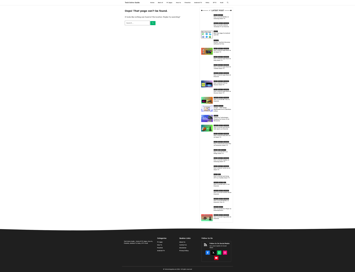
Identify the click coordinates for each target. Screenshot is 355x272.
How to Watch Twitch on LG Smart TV (222, 168)
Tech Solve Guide (132, 2)
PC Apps (169, 2)
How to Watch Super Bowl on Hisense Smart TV (222, 92)
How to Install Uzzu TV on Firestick (221, 185)
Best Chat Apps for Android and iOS (222, 34)
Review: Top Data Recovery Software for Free (222, 43)
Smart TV (220, 15)
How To (159, 245)
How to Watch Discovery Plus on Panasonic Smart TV (222, 144)
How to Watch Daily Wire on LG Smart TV (222, 136)
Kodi (221, 2)
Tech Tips (216, 40)
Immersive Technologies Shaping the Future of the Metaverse (221, 119)
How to (178, 2)
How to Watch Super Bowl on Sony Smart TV (222, 59)
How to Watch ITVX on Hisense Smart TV (220, 83)
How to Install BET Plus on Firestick (222, 100)
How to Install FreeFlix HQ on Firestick (222, 193)
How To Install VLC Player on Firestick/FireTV (222, 209)
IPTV (214, 2)
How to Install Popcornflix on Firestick (222, 217)
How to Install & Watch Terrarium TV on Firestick (221, 25)
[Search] (152, 23)
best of (215, 31)
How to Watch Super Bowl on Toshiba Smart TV (222, 67)
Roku (207, 2)
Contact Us (183, 245)
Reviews (216, 115)
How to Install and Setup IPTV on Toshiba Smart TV (222, 177)
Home (152, 2)
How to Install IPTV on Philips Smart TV (221, 152)
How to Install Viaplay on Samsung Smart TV (221, 160)
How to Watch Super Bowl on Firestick (222, 75)
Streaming (226, 23)
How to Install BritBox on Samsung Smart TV (221, 17)
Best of (160, 2)
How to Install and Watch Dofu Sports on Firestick (221, 128)
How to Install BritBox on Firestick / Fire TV (221, 201)
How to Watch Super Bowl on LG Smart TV (222, 51)
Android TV (198, 2)
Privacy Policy (184, 250)
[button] (227, 2)
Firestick (188, 2)
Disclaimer (182, 248)
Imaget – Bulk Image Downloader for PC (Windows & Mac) (222, 109)
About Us (182, 242)
